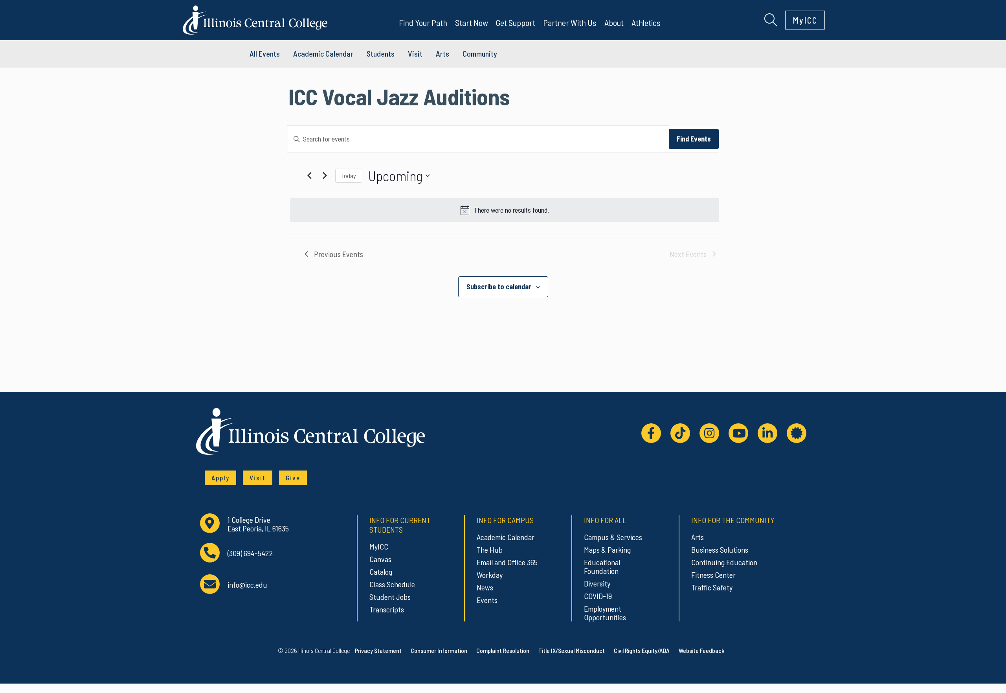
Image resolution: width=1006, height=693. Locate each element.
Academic (323, 53)
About (614, 22)
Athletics (646, 22)
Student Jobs (390, 596)
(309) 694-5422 (250, 553)
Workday (490, 574)
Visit (415, 53)
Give (293, 478)
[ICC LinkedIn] (767, 433)
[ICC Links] (796, 433)
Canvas (380, 559)
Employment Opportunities (605, 612)
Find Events (694, 138)
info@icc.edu (247, 584)
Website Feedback (701, 650)
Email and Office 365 (507, 562)
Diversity (597, 583)
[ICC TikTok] (680, 433)
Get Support (515, 22)
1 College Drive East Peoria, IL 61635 (258, 524)
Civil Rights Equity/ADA (642, 650)
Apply (220, 478)
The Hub (490, 549)
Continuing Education (724, 562)
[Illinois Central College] (255, 19)
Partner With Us (570, 22)
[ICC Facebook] (651, 433)
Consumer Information (439, 650)
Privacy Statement (378, 650)
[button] (770, 19)
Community (480, 53)
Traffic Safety (711, 587)
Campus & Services (613, 537)
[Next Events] (324, 175)
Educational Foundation (602, 566)
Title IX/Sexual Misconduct (571, 650)
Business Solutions (719, 549)
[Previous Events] (309, 175)
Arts (442, 53)
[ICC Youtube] (738, 433)
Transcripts (386, 609)
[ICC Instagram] (709, 433)
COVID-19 (598, 596)
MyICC (805, 20)
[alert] (504, 210)
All (265, 53)
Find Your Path (423, 22)
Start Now (471, 22)
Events (487, 600)
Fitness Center (713, 574)
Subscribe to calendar (498, 286)
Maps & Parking (607, 549)
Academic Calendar (505, 537)
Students (381, 53)
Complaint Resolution (502, 650)
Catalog (380, 571)
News (485, 587)
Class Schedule (392, 584)
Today (348, 175)
